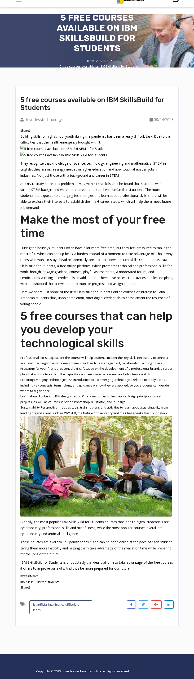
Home (90, 60)
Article (104, 60)
